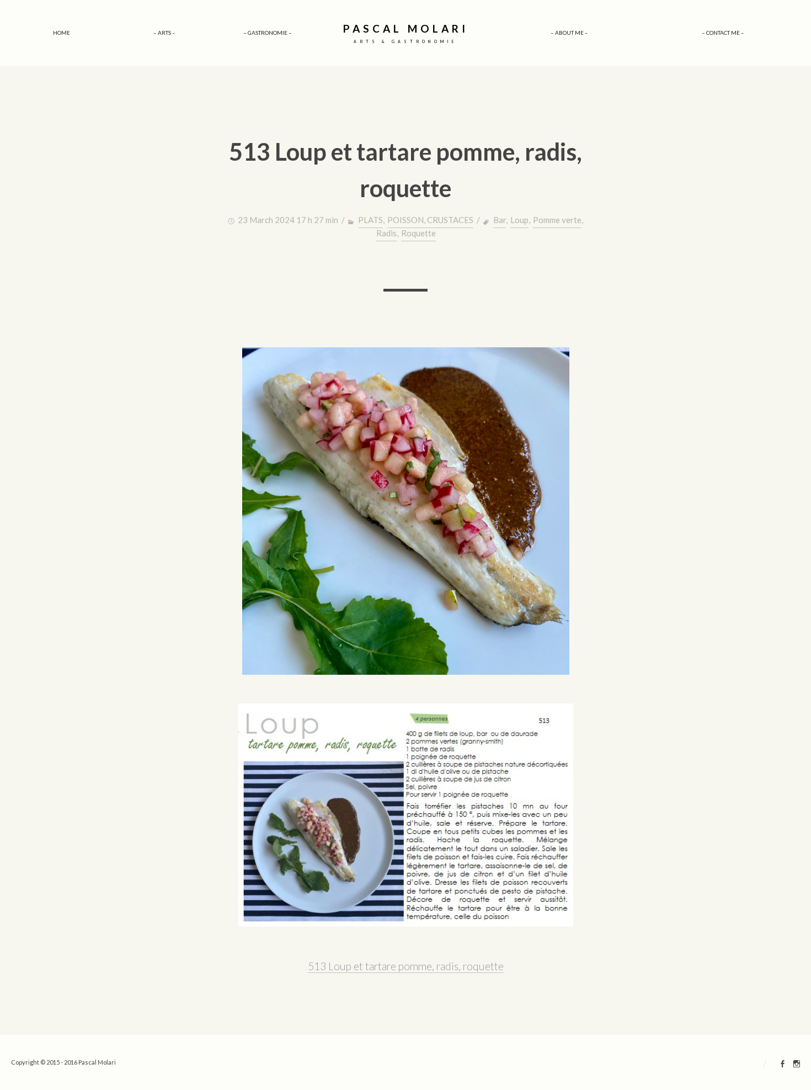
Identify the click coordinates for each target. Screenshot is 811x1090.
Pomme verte (557, 220)
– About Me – (569, 32)
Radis (386, 233)
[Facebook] (783, 1065)
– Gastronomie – (267, 32)
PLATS (370, 220)
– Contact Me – (723, 32)
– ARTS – (164, 32)
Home (61, 32)
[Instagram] (796, 1065)
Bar (499, 220)
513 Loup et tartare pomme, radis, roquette (406, 966)
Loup (519, 220)
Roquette (418, 233)
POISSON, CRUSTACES (430, 220)
